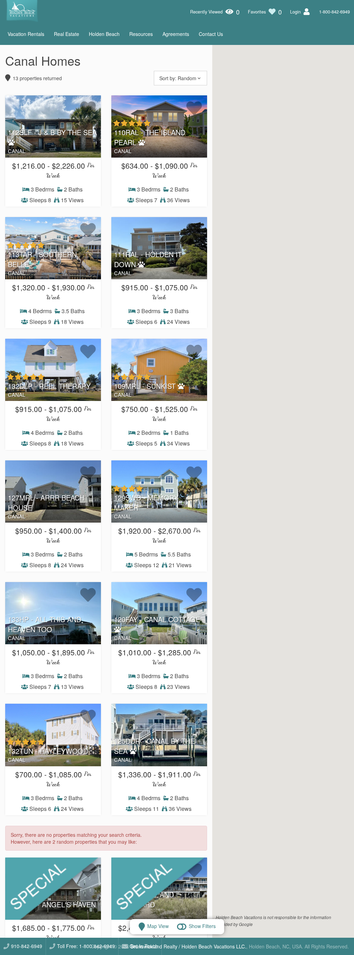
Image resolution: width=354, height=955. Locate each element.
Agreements (175, 33)
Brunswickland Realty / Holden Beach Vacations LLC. (188, 946)
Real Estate (66, 33)
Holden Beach (104, 33)
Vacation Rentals (26, 33)
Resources (141, 33)
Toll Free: (86, 946)
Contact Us (211, 33)
